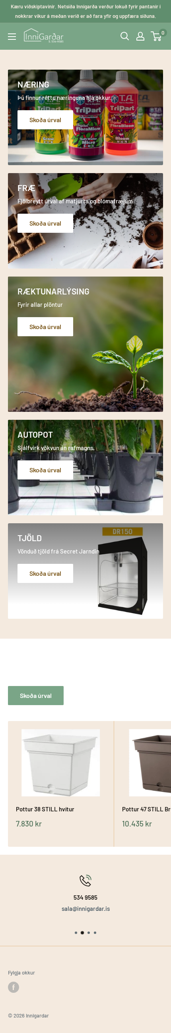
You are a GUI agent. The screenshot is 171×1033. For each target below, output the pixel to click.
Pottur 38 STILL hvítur (45, 809)
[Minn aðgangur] (140, 36)
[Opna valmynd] (12, 36)
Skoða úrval (36, 695)
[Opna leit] (124, 36)
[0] (156, 36)
